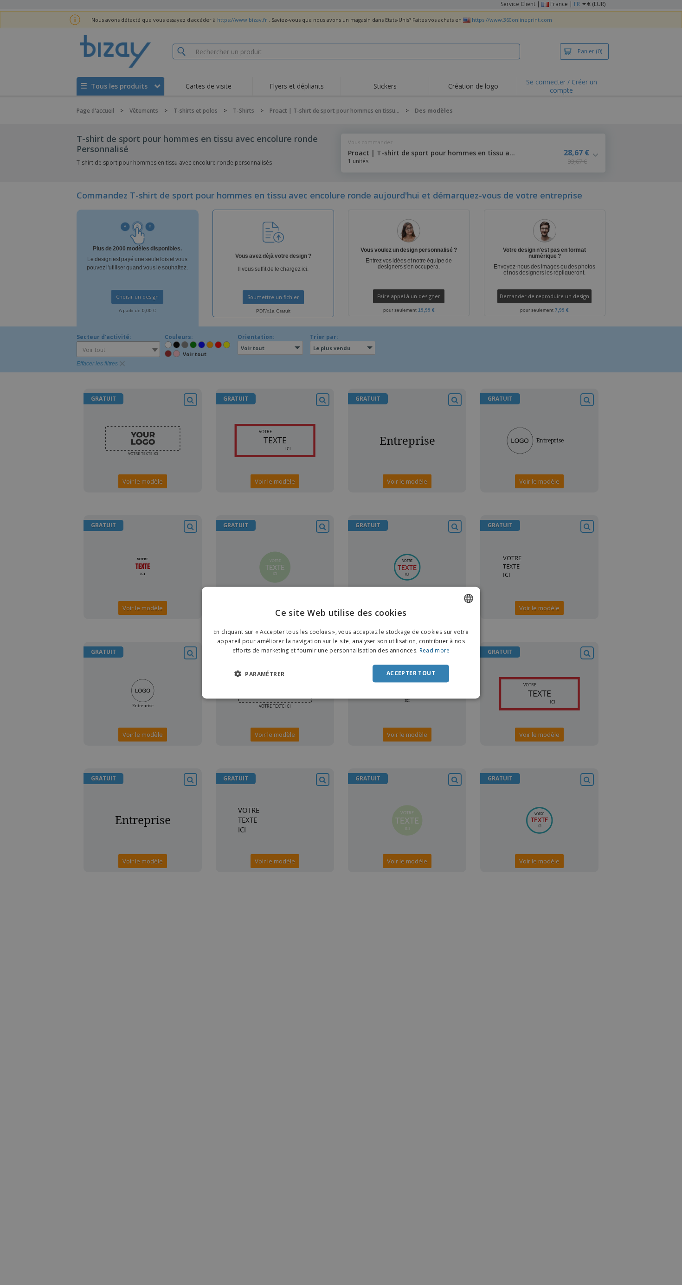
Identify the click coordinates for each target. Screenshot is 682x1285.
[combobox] (468, 598)
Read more (434, 650)
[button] (259, 673)
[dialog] (341, 642)
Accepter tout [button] (410, 673)
